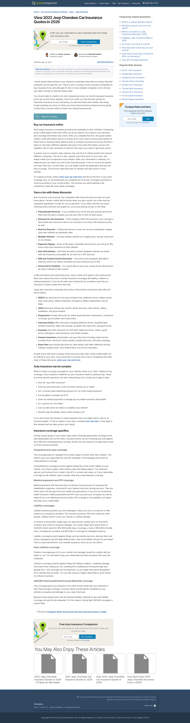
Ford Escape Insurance (132, 95)
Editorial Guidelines (42, 69)
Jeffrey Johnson (64, 54)
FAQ (114, 3)
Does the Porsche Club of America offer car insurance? (137, 55)
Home (36, 12)
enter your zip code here (70, 177)
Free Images (138, 718)
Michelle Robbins (95, 54)
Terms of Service (124, 718)
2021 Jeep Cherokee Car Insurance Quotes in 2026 (78, 678)
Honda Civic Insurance (132, 85)
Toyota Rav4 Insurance (132, 88)
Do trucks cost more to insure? (136, 44)
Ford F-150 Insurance (131, 70)
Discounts (136, 3)
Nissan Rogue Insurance (133, 99)
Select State (104, 3)
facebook (155, 705)
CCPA (146, 718)
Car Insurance (123, 3)
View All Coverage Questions (135, 60)
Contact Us (44, 707)
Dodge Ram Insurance (132, 74)
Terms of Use (88, 45)
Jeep (71, 12)
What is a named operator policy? (137, 22)
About (36, 707)
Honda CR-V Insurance (132, 92)
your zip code (92, 421)
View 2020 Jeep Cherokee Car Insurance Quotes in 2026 (110, 679)
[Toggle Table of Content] (50, 116)
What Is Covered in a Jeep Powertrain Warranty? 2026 (134, 33)
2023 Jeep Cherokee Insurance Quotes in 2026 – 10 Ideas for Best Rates (47, 679)
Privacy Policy (110, 718)
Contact (99, 718)
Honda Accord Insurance (133, 77)
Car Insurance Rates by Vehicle (54, 12)
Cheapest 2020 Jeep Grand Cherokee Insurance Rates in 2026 (76, 612)
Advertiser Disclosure (105, 62)
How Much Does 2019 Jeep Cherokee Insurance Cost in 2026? (140, 679)
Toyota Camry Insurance (133, 81)
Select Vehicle (90, 3)
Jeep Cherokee (81, 12)
